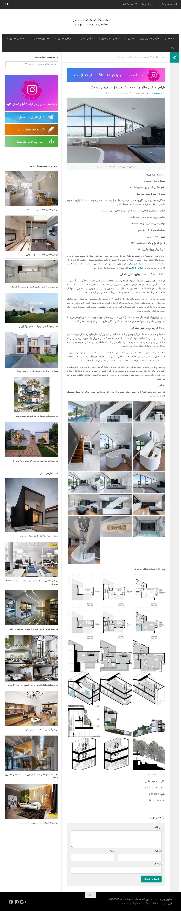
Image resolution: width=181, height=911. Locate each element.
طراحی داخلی (87, 39)
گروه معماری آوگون (168, 4)
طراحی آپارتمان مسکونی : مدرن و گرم (41, 730)
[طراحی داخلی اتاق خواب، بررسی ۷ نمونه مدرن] (31, 801)
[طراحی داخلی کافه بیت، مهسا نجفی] (31, 233)
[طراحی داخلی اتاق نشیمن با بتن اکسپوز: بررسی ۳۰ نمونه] (31, 658)
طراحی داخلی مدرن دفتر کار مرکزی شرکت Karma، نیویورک (31, 582)
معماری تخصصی (41, 39)
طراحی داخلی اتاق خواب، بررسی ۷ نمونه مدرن (37, 823)
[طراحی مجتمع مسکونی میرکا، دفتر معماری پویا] (31, 394)
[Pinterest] (10, 901)
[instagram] (17, 901)
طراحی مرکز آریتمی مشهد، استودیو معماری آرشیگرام (34, 287)
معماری (130, 39)
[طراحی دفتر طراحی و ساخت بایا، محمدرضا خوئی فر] (31, 439)
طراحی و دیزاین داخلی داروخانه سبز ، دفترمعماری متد (34, 629)
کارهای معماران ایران (149, 39)
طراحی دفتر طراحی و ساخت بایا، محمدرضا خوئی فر (35, 461)
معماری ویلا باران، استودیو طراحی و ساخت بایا (37, 371)
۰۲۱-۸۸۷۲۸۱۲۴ (130, 4)
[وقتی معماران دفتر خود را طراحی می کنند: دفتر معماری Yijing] (31, 753)
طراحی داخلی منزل (110, 39)
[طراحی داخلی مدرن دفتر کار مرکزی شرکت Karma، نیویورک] (31, 559)
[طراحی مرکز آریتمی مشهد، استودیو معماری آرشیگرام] (31, 271)
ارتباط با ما (146, 4)
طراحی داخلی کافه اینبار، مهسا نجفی (41, 210)
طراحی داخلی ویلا (158, 57)
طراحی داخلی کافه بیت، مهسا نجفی (42, 255)
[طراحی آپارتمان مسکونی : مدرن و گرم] (31, 708)
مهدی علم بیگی (123, 57)
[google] (23, 901)
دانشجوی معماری (17, 39)
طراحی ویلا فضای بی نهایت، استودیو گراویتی (38, 326)
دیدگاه (157, 828)
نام (112, 851)
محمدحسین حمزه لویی (140, 57)
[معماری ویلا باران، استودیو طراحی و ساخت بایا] (31, 350)
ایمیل (158, 851)
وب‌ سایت (157, 864)
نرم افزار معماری (64, 39)
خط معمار (169, 39)
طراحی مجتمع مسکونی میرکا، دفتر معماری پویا (37, 416)
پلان (172, 47)
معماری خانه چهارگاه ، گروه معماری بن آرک (39, 536)
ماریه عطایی (155, 93)
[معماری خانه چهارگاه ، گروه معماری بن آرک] (31, 505)
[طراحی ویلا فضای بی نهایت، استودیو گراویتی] (31, 308)
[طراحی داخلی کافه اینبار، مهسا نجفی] (31, 188)
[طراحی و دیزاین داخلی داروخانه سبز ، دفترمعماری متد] (31, 607)
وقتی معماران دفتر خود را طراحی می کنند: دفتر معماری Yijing (31, 776)
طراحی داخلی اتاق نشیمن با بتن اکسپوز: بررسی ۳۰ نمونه (33, 685)
